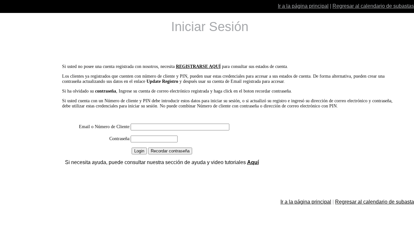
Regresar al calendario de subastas (373, 6)
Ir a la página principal (303, 6)
